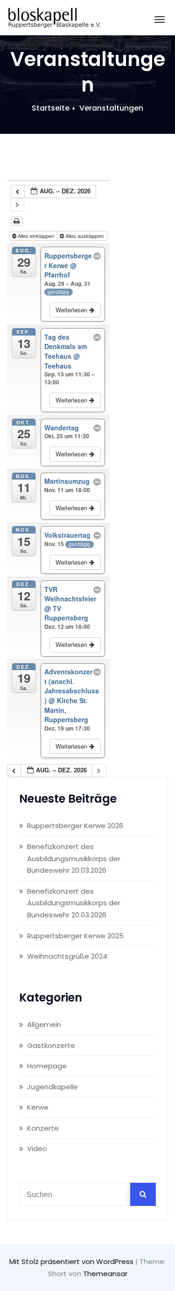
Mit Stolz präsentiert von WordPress (72, 1261)
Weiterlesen (72, 309)
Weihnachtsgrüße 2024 (67, 956)
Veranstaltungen (111, 108)
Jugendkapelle (52, 1087)
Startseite (51, 108)
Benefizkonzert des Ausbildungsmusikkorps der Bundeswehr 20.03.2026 (73, 858)
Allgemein (44, 1024)
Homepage (47, 1066)
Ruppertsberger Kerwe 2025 (75, 936)
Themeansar (105, 1273)
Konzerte (43, 1128)
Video (37, 1148)
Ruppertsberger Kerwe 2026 (75, 825)
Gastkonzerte (51, 1045)
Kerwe (38, 1107)
